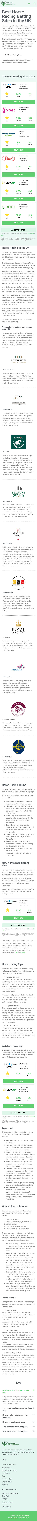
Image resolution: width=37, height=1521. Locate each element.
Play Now (18, 101)
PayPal (22, 952)
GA (33, 233)
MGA (2, 235)
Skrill (16, 952)
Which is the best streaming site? (14, 1431)
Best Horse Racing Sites (13, 55)
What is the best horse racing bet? (15, 1427)
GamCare (29, 233)
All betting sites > (18, 230)
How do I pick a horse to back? (13, 1422)
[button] (29, 3)
